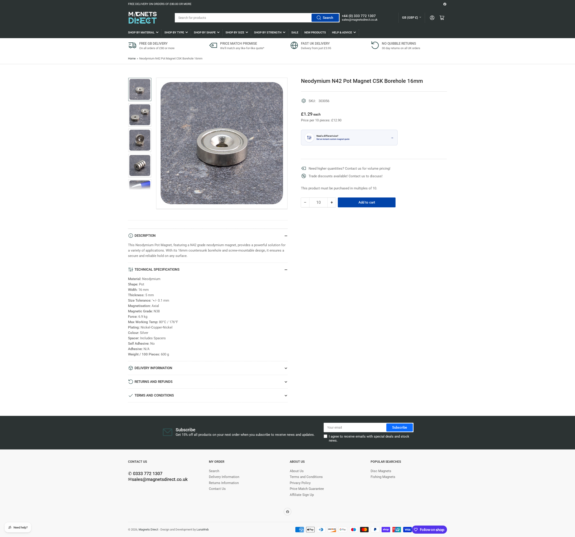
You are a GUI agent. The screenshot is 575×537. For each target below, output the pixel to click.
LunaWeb (203, 529)
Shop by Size (235, 32)
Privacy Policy (300, 483)
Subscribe (399, 427)
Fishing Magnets (383, 477)
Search (328, 18)
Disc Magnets (381, 471)
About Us (297, 471)
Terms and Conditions (306, 477)
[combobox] (257, 17)
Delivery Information (224, 477)
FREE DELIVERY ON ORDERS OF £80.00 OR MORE (159, 4)
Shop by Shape (205, 32)
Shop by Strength (267, 32)
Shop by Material (141, 32)
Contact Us (217, 489)
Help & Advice (342, 32)
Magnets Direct (148, 529)
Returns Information (224, 483)
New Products (315, 32)
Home (132, 58)
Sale (294, 32)
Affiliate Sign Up (302, 495)
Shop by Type (174, 32)
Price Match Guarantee (307, 489)
